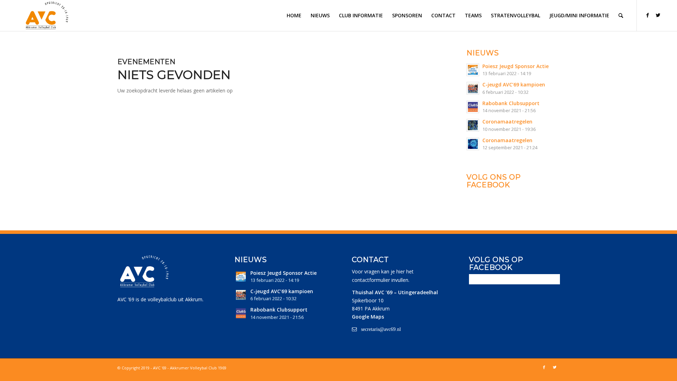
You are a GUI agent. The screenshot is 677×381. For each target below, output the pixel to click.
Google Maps (368, 316)
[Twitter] (658, 15)
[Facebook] (647, 15)
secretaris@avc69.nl (381, 329)
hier (400, 271)
